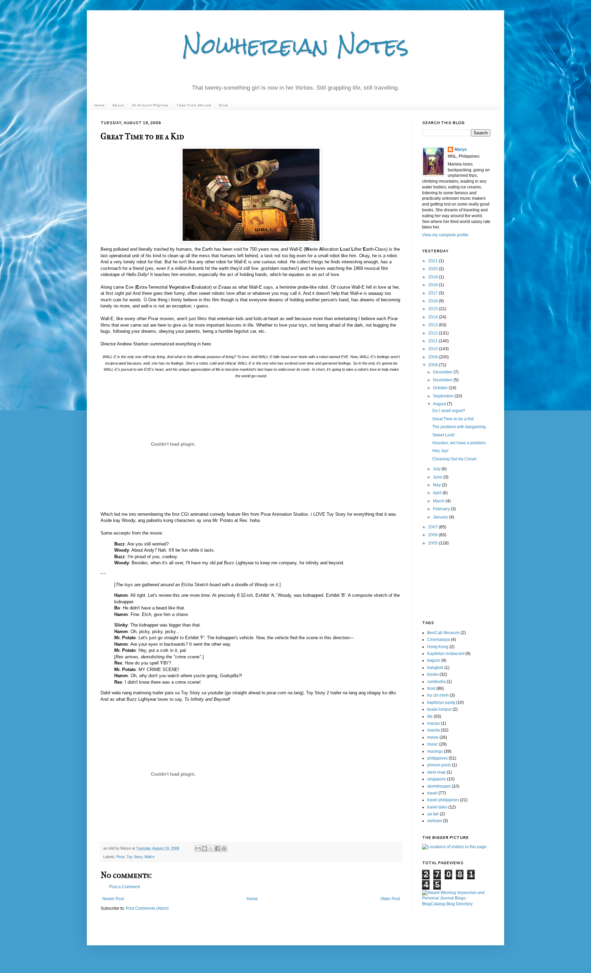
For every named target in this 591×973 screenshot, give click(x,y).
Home (99, 105)
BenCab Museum (443, 632)
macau (433, 723)
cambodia (436, 681)
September (444, 396)
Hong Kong (437, 646)
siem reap (436, 772)
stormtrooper (439, 786)
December (443, 372)
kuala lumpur (439, 709)
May (437, 485)
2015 (433, 308)
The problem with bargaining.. (460, 426)
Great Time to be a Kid (453, 419)
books (432, 674)
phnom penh (439, 765)
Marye (461, 149)
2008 (433, 365)
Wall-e (149, 857)
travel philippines (443, 800)
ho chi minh (438, 695)
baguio (433, 660)
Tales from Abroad (193, 105)
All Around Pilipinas (150, 105)
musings (435, 751)
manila (433, 730)
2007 (433, 527)
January (441, 517)
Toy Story (134, 857)
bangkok (435, 667)
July (437, 468)
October (441, 387)
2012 (433, 333)
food (431, 688)
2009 (433, 357)
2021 (433, 261)
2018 (433, 284)
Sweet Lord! (443, 435)
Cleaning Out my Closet (454, 459)
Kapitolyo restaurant (445, 653)
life (430, 716)
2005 (433, 543)
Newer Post (113, 898)
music (432, 744)
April (438, 492)
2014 (433, 317)
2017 (433, 293)
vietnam (434, 820)
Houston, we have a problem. (459, 443)
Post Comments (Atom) (147, 908)
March (439, 501)
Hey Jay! (440, 450)
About (118, 105)
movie (432, 737)
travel (432, 793)
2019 (433, 277)
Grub (223, 105)
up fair (433, 814)
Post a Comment (124, 886)
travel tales (437, 807)
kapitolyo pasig (441, 702)
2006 (433, 534)
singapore (436, 779)
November (443, 380)
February (442, 509)
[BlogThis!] (204, 848)
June (438, 477)
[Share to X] (211, 848)
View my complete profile (445, 235)
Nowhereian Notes (295, 46)
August (440, 404)
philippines (437, 758)
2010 (433, 348)
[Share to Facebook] (217, 848)
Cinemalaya (438, 639)
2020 (433, 268)
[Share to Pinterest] (224, 848)
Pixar (120, 857)
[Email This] (198, 848)
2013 (433, 325)
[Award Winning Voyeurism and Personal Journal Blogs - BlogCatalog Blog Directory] (456, 904)
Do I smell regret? (448, 410)
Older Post (390, 898)
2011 (433, 341)
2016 (433, 301)
